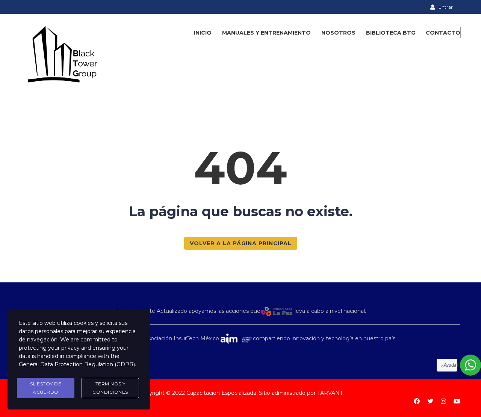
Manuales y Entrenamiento (266, 32)
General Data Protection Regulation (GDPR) (77, 364)
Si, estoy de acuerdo (45, 388)
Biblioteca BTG (390, 32)
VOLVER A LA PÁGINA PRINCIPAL (241, 243)
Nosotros (338, 32)
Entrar (446, 6)
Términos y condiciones (110, 388)
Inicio (203, 32)
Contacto (443, 32)
